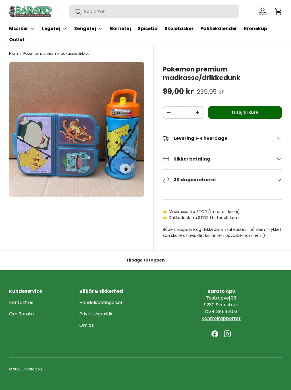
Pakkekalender (218, 28)
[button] (278, 11)
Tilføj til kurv (244, 112)
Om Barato (21, 314)
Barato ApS (32, 369)
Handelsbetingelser (101, 302)
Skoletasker (179, 28)
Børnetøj (120, 28)
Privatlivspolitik (96, 314)
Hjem (13, 53)
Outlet (17, 39)
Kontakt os (21, 302)
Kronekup (255, 28)
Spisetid (148, 28)
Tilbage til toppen (145, 260)
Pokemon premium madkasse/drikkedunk (57, 53)
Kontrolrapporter (221, 318)
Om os (86, 325)
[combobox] (154, 11)
